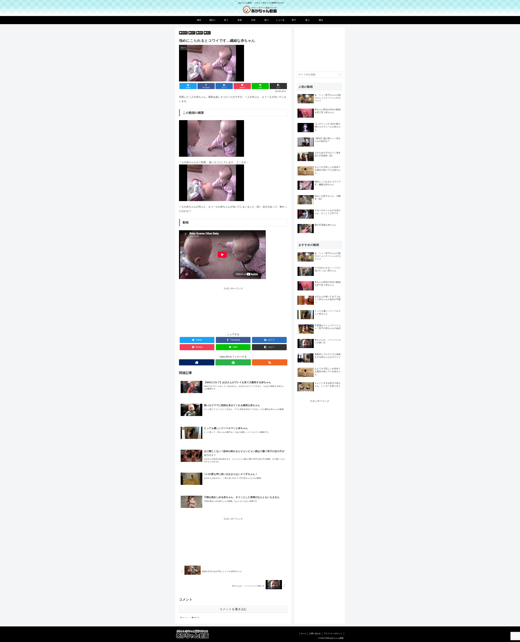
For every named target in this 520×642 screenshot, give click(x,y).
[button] (339, 74)
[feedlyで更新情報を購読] (233, 362)
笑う (208, 33)
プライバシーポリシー (333, 633)
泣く (193, 33)
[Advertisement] (233, 310)
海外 (200, 33)
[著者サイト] (196, 362)
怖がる (184, 33)
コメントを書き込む (233, 609)
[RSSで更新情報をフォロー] (269, 362)
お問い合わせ (315, 633)
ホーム (303, 633)
